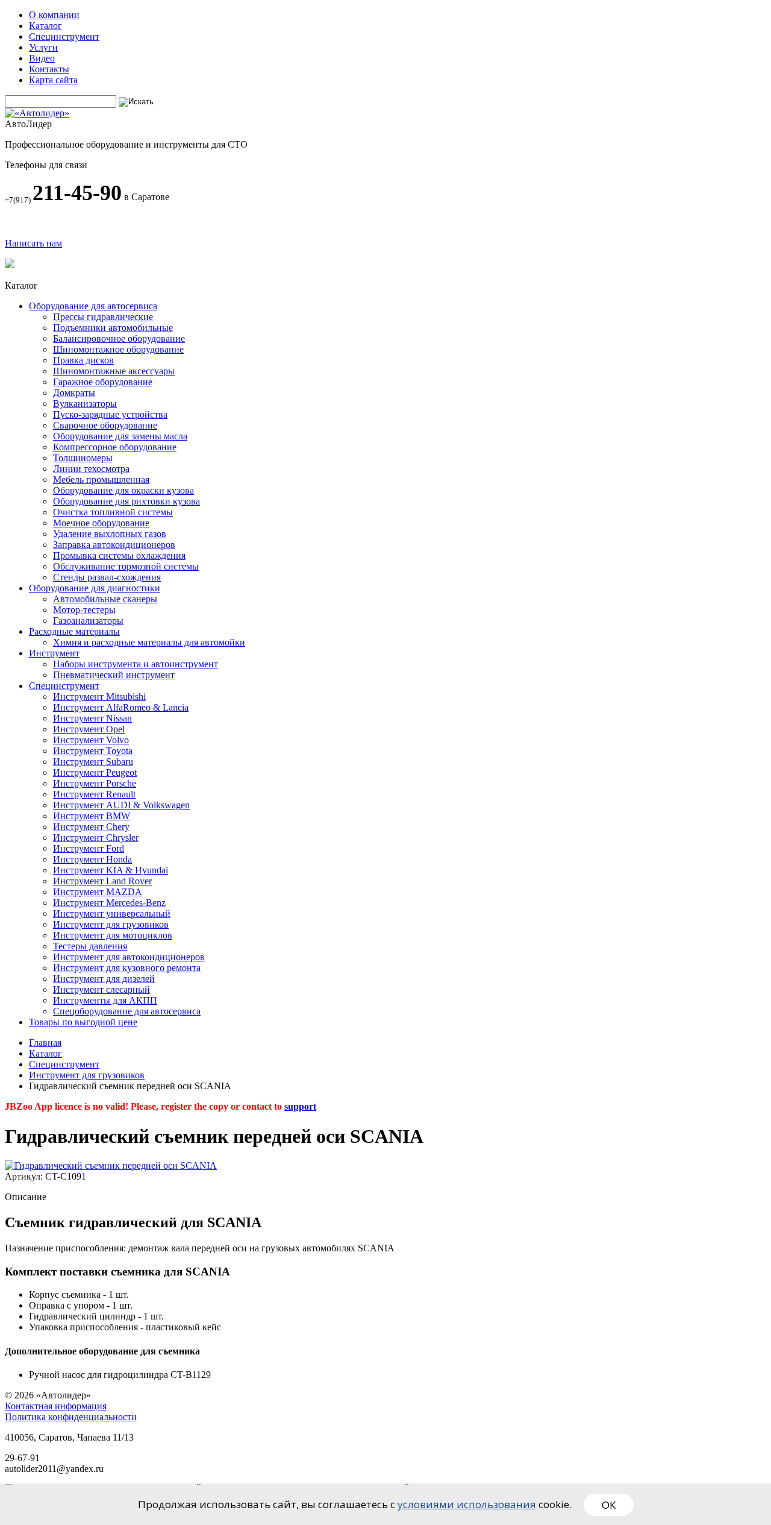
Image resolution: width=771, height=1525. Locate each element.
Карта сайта (53, 80)
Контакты (49, 69)
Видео (42, 58)
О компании (54, 15)
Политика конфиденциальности (71, 1417)
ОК (609, 1505)
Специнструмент (64, 36)
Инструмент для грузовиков (87, 1075)
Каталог (45, 25)
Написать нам (33, 243)
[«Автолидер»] (37, 113)
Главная (45, 1042)
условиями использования (467, 1504)
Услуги (43, 47)
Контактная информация (56, 1406)
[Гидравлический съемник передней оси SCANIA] (111, 1165)
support (300, 1106)
